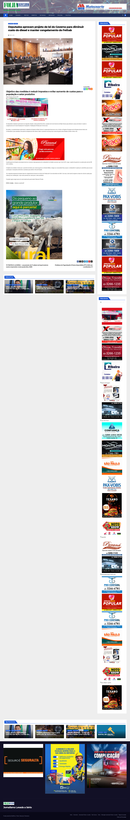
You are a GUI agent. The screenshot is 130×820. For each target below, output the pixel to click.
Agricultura (39, 284)
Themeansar (26, 815)
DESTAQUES (11, 23)
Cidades (18, 15)
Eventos (34, 15)
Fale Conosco (94, 814)
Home (71, 814)
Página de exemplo (122, 814)
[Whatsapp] (87, 89)
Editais (26, 15)
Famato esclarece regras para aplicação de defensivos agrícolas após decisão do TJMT (49, 288)
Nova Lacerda (75, 284)
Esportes (52, 15)
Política (68, 15)
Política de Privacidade (121, 817)
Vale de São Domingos (16, 284)
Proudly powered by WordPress (9, 815)
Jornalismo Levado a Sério (12, 10)
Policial (60, 15)
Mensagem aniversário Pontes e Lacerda (109, 814)
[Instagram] (89, 89)
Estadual (43, 15)
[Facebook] (85, 89)
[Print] (91, 89)
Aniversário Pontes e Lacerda (84, 814)
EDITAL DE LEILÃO (105, 734)
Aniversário (75, 814)
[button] (122, 15)
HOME (11, 15)
